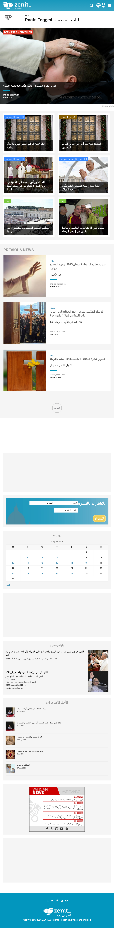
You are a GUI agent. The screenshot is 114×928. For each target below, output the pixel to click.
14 (72, 563)
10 (13, 563)
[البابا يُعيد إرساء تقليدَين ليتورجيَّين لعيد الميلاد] (83, 174)
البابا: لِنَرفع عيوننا (23, 765)
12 (42, 563)
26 (42, 573)
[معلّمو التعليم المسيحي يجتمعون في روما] (28, 216)
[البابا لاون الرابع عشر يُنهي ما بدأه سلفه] (28, 132)
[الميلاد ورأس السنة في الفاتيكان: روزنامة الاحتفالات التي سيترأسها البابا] (28, 174)
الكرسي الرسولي (68, 117)
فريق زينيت (54, 334)
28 (72, 573)
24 (13, 573)
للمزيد (57, 408)
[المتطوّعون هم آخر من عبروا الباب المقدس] (83, 132)
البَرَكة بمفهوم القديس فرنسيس (29, 737)
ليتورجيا (64, 159)
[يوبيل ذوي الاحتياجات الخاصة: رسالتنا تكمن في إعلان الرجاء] (83, 216)
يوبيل (8, 201)
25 (28, 573)
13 (57, 563)
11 (28, 563)
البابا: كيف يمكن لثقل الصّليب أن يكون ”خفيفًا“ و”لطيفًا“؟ (39, 723)
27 (57, 573)
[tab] (43, 791)
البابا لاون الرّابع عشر (15, 117)
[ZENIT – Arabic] (31, 5)
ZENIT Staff (8, 98)
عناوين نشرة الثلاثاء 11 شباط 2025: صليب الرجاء (77, 359)
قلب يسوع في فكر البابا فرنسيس (30, 751)
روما (52, 260)
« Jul (8, 585)
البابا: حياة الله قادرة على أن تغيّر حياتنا (32, 709)
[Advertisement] (57, 435)
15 (86, 563)
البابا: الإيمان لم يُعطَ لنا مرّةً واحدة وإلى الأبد (27, 672)
